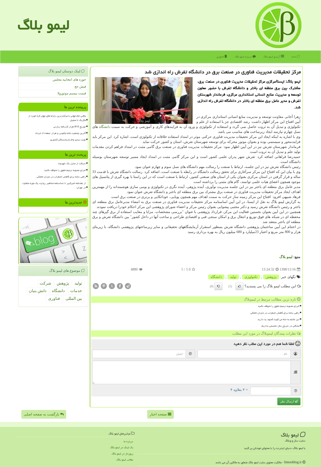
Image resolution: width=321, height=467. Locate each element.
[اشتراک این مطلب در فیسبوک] (119, 286)
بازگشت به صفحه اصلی (42, 414)
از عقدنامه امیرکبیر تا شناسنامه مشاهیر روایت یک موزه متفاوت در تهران (54, 185)
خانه (294, 56)
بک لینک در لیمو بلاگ (121, 447)
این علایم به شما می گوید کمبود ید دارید (278, 319)
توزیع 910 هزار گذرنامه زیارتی (69, 126)
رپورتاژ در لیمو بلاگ (122, 453)
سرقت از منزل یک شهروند (72, 163)
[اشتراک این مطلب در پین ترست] (103, 286)
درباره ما (128, 441)
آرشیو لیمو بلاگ (272, 56)
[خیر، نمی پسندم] (218, 286)
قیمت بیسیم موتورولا (71, 93)
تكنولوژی (251, 277)
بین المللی (73, 298)
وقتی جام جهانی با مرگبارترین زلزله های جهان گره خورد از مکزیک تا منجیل (57, 118)
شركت (45, 283)
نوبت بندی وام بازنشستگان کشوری (68, 139)
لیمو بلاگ (44, 25)
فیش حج (80, 86)
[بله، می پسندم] (239, 286)
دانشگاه (104, 127)
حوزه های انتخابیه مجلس (69, 79)
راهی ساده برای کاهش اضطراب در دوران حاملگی (274, 312)
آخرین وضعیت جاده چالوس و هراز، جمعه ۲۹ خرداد (60, 133)
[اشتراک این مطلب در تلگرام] (127, 286)
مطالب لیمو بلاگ (124, 459)
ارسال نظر (287, 401)
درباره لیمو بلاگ (244, 56)
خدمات (76, 291)
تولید (233, 277)
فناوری (220, 56)
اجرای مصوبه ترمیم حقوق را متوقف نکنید (278, 306)
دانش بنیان (37, 291)
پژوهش (271, 277)
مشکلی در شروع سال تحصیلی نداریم (280, 325)
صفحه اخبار (159, 414)
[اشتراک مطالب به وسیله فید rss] (95, 286)
